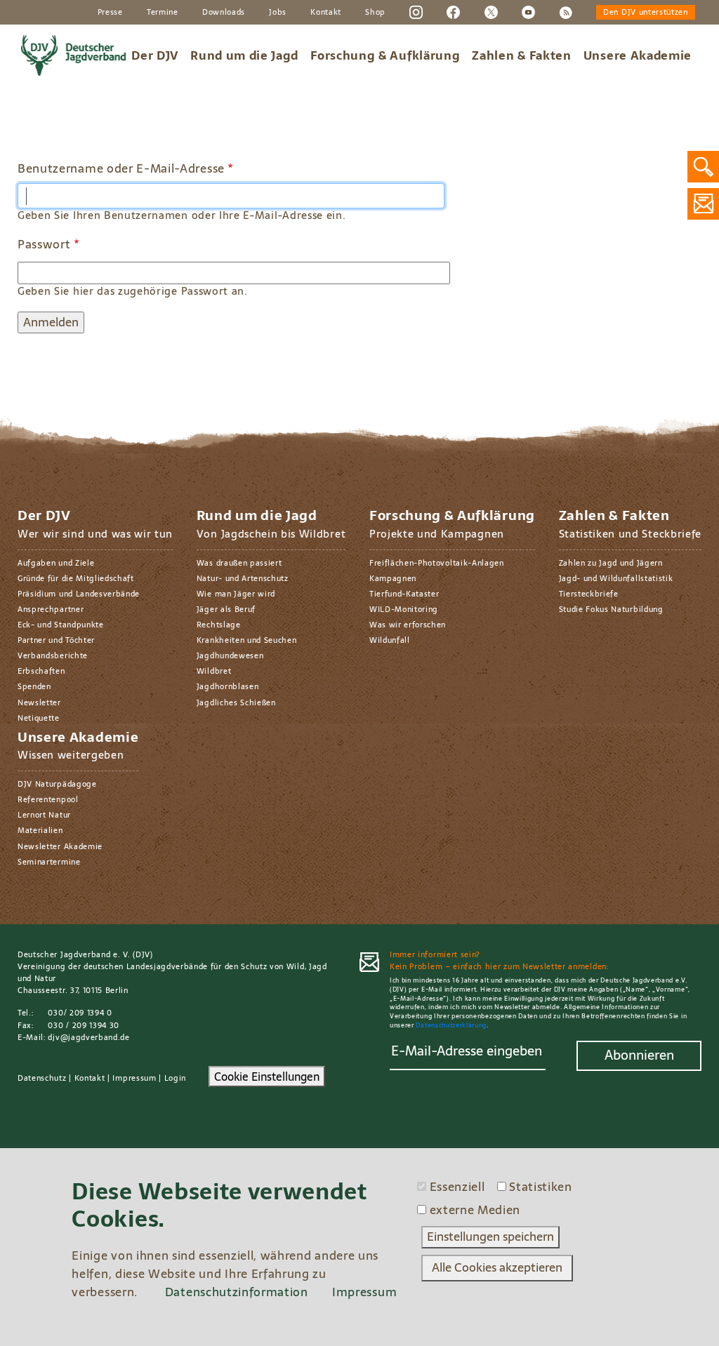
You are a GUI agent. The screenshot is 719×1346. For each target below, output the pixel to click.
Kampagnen (392, 578)
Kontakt (325, 12)
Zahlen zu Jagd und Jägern (611, 563)
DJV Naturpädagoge (57, 784)
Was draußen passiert (239, 563)
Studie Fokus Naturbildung (611, 609)
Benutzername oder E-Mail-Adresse (121, 169)
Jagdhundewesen (230, 655)
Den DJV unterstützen (645, 12)
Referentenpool (48, 799)
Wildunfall (389, 640)
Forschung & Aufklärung (385, 55)
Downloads (223, 12)
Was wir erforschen (407, 624)
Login (175, 1078)
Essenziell (457, 1187)
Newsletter (39, 702)
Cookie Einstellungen (266, 1076)
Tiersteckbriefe (589, 593)
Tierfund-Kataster (404, 593)
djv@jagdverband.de (88, 1037)
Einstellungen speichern (490, 1236)
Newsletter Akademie (60, 846)
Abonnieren (639, 1055)
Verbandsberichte (53, 655)
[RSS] (565, 11)
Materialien (40, 830)
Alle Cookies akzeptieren (497, 1267)
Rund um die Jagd (244, 55)
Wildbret (214, 671)
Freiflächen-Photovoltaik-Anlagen (436, 563)
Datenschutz (42, 1078)
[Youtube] (528, 11)
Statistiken (540, 1187)
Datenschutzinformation (236, 1292)
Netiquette (39, 718)
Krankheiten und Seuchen (247, 640)
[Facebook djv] (453, 11)
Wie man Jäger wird (236, 593)
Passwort (44, 245)
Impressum (134, 1078)
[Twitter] (491, 11)
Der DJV (154, 55)
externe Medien (475, 1210)
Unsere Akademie (637, 55)
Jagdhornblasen (228, 686)
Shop (375, 12)
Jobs (277, 12)
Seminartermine (49, 861)
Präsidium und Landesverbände (79, 593)
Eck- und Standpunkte (61, 624)
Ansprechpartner (51, 609)
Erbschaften (41, 671)
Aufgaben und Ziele (56, 563)
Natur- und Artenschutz (243, 578)
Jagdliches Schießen (236, 702)
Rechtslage (219, 624)
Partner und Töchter (56, 640)
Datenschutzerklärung (451, 1025)
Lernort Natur (44, 814)
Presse (110, 12)
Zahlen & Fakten (521, 55)
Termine (162, 12)
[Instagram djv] (416, 11)
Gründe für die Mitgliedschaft (76, 578)
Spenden (34, 686)
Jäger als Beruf (226, 609)
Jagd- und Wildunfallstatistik (616, 578)
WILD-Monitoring (403, 609)
